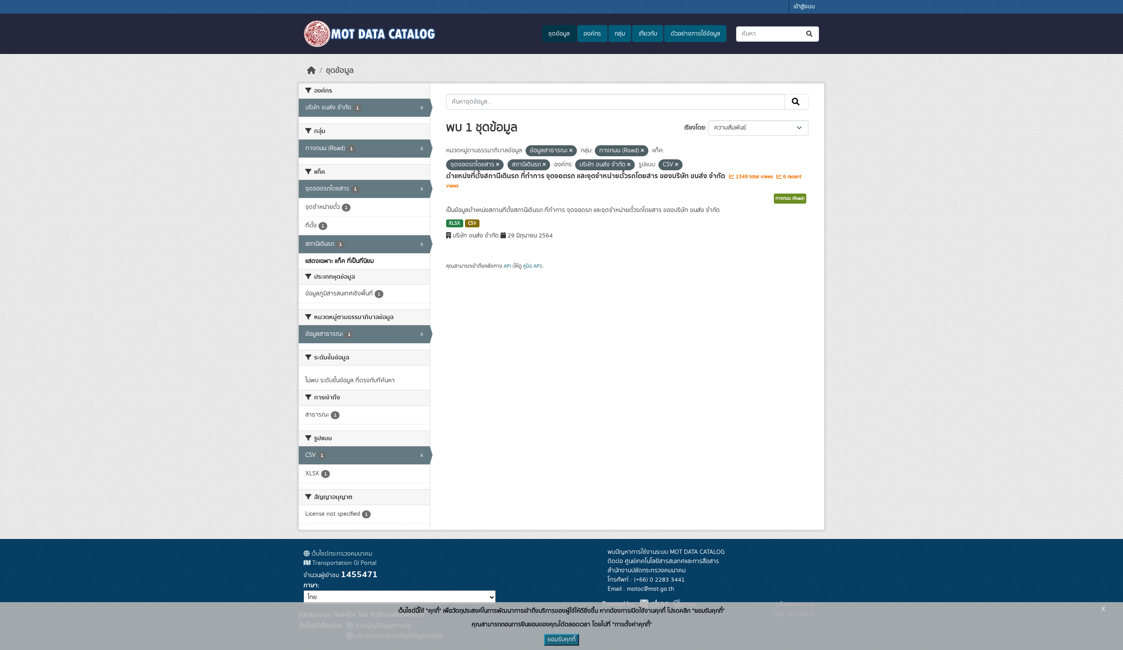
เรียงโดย (694, 127)
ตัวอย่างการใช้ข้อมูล (695, 33)
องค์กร (592, 33)
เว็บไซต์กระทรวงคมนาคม (341, 553)
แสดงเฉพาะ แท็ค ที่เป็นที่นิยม (339, 261)
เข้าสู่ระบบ (804, 7)
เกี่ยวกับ (648, 33)
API (507, 266)
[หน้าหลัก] (311, 70)
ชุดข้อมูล (559, 33)
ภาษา (311, 585)
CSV (472, 223)
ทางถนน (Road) (790, 198)
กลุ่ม (620, 33)
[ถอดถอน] (570, 150)
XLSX (454, 223)
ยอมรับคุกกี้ (561, 639)
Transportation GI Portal (343, 563)
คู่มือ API (532, 266)
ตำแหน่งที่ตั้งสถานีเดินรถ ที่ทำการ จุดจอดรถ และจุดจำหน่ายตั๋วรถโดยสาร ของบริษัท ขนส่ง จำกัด (586, 176)
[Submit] (810, 34)
